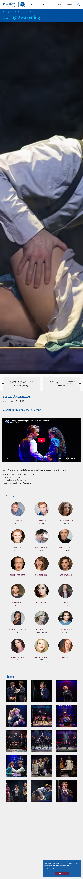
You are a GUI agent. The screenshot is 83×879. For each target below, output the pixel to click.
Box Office (40, 4)
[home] (13, 4)
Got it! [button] (62, 873)
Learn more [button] (49, 868)
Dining (69, 4)
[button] (31, 4)
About (49, 4)
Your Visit (59, 4)
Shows (30, 4)
